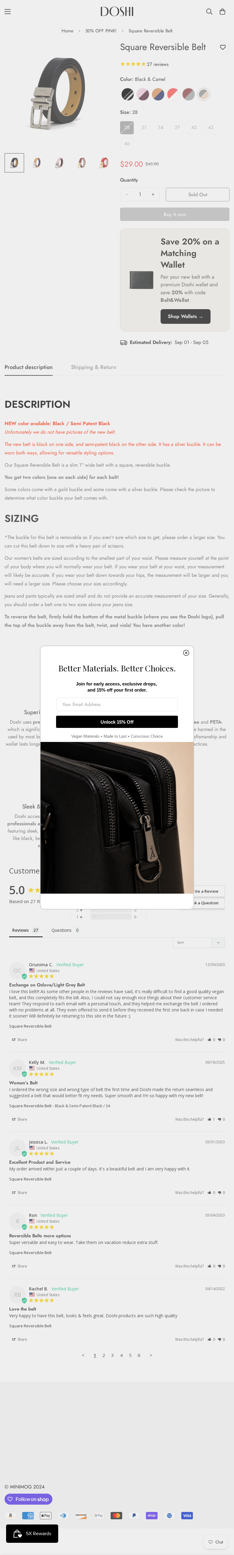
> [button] (151, 1355)
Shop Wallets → (185, 316)
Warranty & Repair (23, 1474)
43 (213, 129)
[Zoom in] (101, 52)
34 (162, 129)
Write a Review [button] (204, 891)
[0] (222, 12)
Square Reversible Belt (30, 1026)
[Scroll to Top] (222, 1522)
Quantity (129, 179)
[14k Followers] (129, 1445)
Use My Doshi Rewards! (29, 1412)
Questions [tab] (61, 930)
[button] (211, 1039)
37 (179, 129)
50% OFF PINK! (101, 30)
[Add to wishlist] (222, 47)
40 (196, 129)
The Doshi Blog (20, 1423)
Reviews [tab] (20, 930)
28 (129, 129)
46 (129, 145)
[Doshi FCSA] (117, 11)
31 (146, 129)
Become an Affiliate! (26, 1433)
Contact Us (16, 1443)
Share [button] (21, 1039)
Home (67, 30)
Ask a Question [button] (204, 903)
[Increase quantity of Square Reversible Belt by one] (153, 194)
